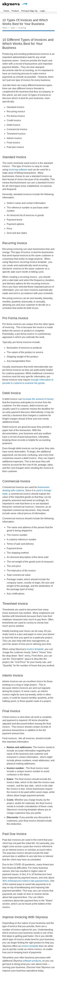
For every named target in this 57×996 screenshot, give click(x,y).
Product (15, 11)
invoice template (35, 649)
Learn (13, 28)
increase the (29, 399)
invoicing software (18, 169)
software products (32, 960)
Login (42, 11)
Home (6, 11)
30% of (6, 881)
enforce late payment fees (35, 881)
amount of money (44, 399)
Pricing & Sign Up (29, 11)
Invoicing (22, 28)
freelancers (16, 881)
